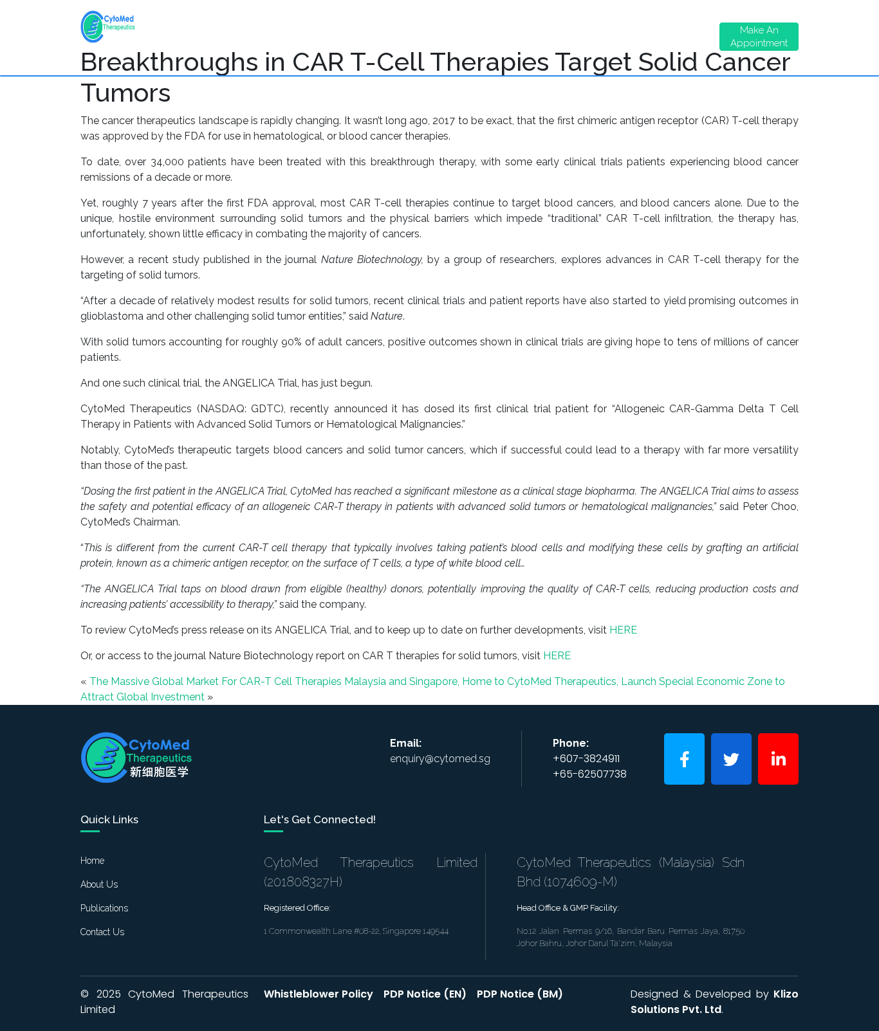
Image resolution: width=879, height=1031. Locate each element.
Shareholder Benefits (663, 35)
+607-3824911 (586, 758)
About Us (99, 884)
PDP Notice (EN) (425, 994)
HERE (623, 630)
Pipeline (383, 29)
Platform (312, 32)
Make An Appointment (759, 36)
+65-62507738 (590, 774)
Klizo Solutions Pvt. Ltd (715, 1002)
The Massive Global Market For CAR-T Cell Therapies (215, 681)
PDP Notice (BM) (520, 994)
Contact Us (591, 35)
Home (171, 29)
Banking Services (527, 35)
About (236, 32)
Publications (104, 908)
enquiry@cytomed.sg (440, 759)
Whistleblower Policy (318, 994)
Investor (456, 32)
